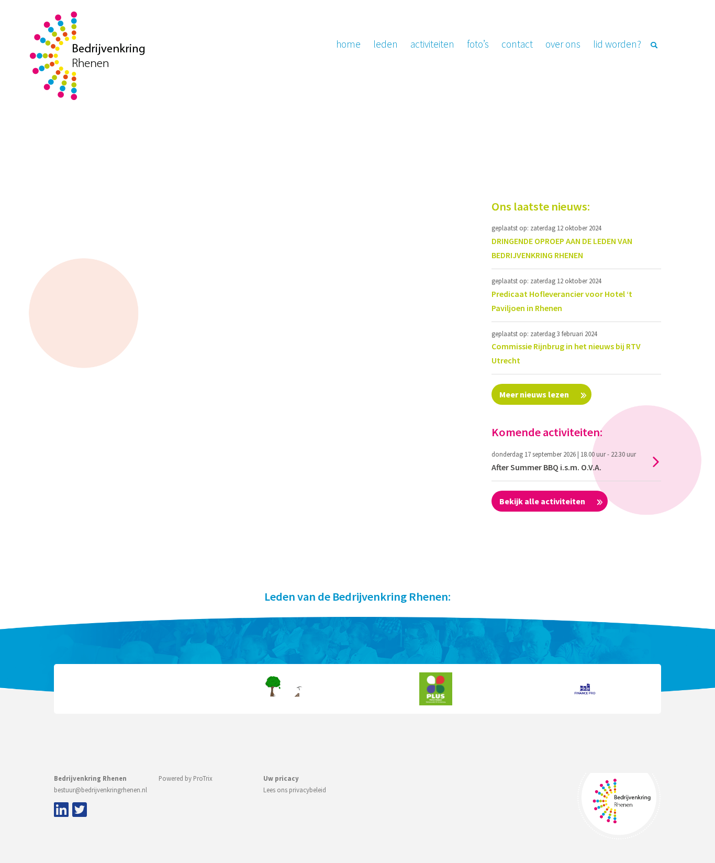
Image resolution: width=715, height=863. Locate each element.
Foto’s (478, 44)
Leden (385, 44)
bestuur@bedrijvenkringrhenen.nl (100, 789)
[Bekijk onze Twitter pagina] (79, 810)
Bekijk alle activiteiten (543, 501)
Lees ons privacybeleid (294, 789)
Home (348, 44)
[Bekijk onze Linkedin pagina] (59, 810)
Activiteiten (432, 44)
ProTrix (203, 778)
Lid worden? (617, 44)
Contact (517, 44)
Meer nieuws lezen (535, 394)
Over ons (562, 44)
